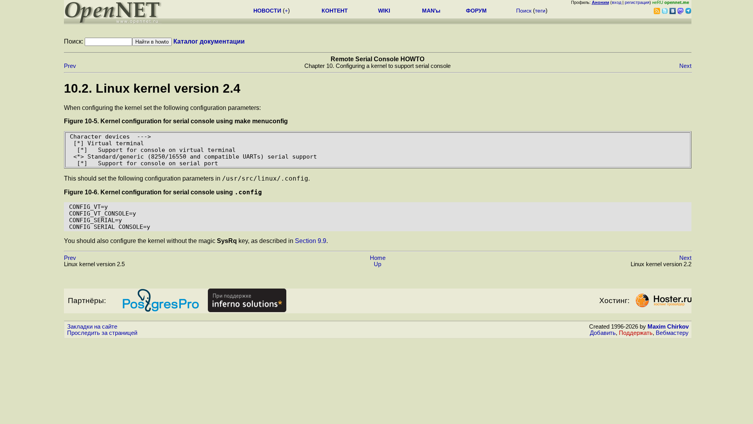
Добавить (603, 333)
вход (616, 2)
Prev (70, 66)
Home (378, 258)
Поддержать (636, 333)
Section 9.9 (310, 241)
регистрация (637, 2)
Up (377, 264)
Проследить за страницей (102, 333)
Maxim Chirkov (668, 326)
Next (685, 66)
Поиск (523, 10)
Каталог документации (209, 41)
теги (540, 10)
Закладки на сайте (92, 326)
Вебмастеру (672, 333)
